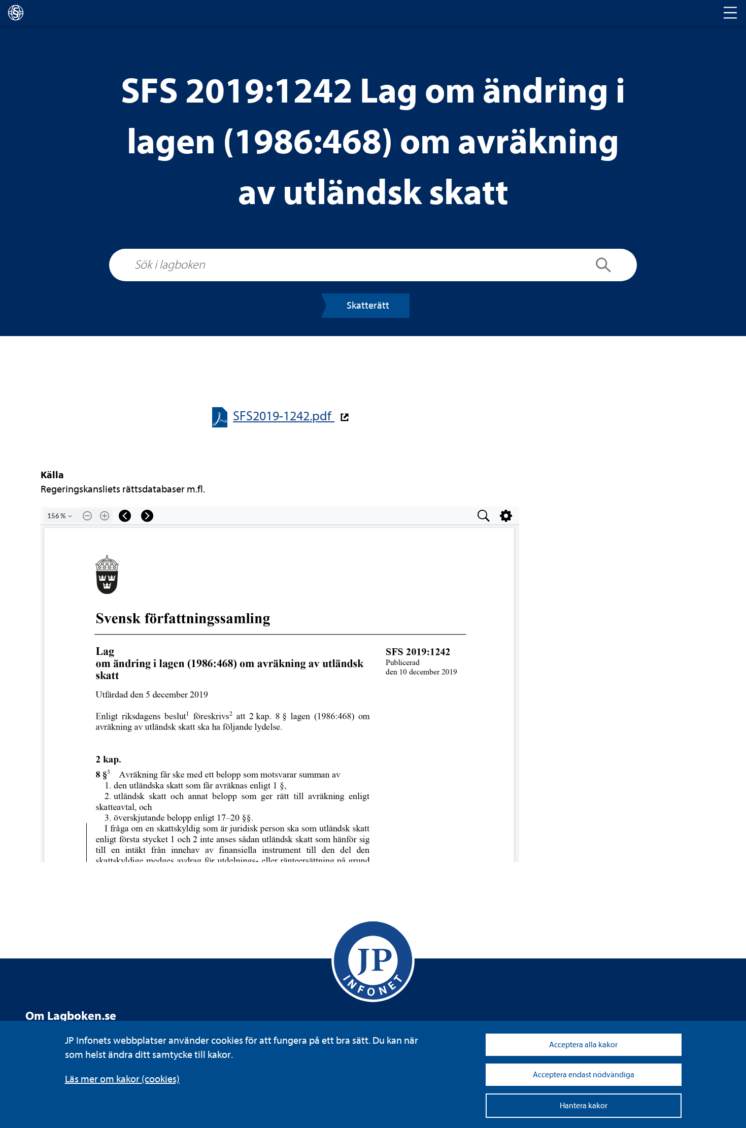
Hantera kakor (583, 1105)
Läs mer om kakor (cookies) (122, 1079)
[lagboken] (15, 12)
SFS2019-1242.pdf (283, 416)
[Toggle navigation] (730, 12)
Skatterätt (368, 305)
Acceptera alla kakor (583, 1044)
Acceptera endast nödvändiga (583, 1074)
